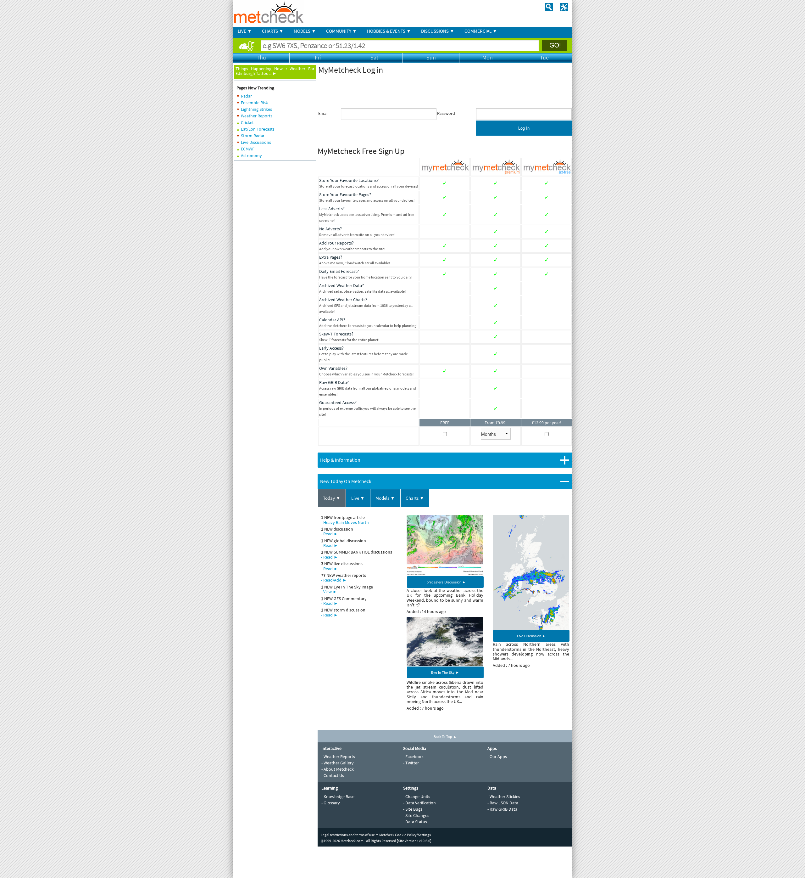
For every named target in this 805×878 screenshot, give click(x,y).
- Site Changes (416, 815)
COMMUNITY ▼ (341, 31)
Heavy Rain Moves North (346, 522)
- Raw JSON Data (502, 803)
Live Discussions (256, 142)
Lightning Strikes (256, 109)
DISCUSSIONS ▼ (437, 31)
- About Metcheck (337, 769)
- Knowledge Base (337, 796)
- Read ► (329, 534)
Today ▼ (332, 498)
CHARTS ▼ (273, 31)
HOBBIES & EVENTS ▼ (389, 31)
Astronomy (251, 155)
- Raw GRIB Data (502, 809)
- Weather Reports (338, 756)
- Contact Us (332, 775)
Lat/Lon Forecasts (258, 129)
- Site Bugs (412, 809)
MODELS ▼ (305, 31)
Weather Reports (256, 116)
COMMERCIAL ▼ (480, 31)
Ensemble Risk (254, 102)
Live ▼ (358, 498)
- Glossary (330, 803)
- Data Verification (419, 803)
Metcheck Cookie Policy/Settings (405, 834)
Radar (246, 96)
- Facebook (413, 756)
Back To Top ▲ (445, 736)
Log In (524, 128)
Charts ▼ (415, 498)
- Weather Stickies (503, 796)
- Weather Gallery (337, 763)
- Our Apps (497, 756)
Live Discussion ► (531, 635)
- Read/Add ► (334, 580)
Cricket (247, 122)
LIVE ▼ (245, 31)
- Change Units (416, 796)
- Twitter (411, 763)
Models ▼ (385, 498)
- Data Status (415, 822)
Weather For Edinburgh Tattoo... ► (275, 71)
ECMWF (247, 149)
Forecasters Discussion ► (445, 581)
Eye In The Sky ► (445, 672)
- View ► (329, 591)
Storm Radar (252, 135)
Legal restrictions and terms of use (348, 834)
